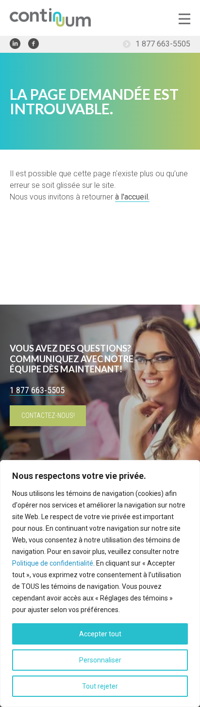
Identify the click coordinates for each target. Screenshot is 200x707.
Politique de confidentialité (52, 563)
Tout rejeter (100, 686)
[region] (100, 583)
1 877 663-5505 (162, 43)
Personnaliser (100, 660)
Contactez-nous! (48, 415)
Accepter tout (100, 634)
